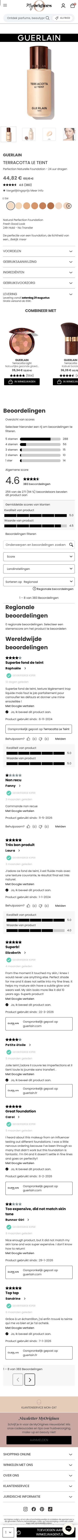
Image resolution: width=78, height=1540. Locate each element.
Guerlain (12, 155)
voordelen (12, 251)
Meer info (37, 191)
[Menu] (6, 6)
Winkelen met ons (18, 1465)
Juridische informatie (21, 1496)
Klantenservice (16, 1486)
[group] (39, 81)
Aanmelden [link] (39, 1440)
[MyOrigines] (39, 6)
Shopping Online (17, 1454)
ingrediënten (13, 272)
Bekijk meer (18, 239)
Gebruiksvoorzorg (19, 283)
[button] (68, 1529)
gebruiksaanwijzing (20, 262)
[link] (63, 5)
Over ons (11, 1475)
